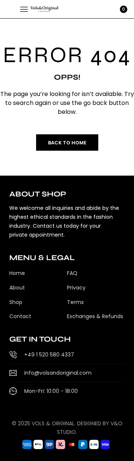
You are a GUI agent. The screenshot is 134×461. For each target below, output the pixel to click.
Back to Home (67, 142)
